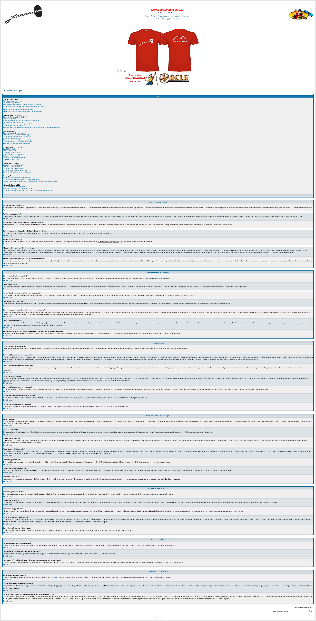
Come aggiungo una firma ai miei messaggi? (18, 136)
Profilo (158, 19)
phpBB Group (53, 577)
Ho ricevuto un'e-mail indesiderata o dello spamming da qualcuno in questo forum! (30, 181)
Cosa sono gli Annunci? (11, 156)
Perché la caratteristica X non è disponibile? (18, 188)
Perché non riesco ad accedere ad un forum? (18, 142)
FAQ (148, 16)
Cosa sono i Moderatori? (11, 167)
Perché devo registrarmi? (11, 103)
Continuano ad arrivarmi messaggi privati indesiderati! (21, 179)
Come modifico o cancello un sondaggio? (17, 140)
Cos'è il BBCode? (9, 149)
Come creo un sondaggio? (12, 138)
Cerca (154, 16)
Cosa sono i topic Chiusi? (11, 159)
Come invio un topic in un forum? (14, 133)
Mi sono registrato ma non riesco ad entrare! (18, 110)
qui (27, 423)
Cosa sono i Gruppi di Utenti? (13, 168)
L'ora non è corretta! (9, 119)
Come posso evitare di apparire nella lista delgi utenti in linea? (24, 106)
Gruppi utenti (176, 16)
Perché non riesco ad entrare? (13, 101)
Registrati (186, 16)
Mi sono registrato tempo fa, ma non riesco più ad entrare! (22, 111)
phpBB (154, 618)
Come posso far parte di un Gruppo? (15, 170)
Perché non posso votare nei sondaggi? (16, 143)
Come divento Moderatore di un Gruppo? (17, 172)
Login (178, 19)
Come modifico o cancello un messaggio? (17, 135)
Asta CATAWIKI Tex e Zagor (12, 91)
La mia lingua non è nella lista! (13, 122)
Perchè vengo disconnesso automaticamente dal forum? (22, 104)
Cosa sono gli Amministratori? (13, 165)
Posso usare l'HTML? (10, 151)
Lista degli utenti (164, 16)
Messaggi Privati (168, 19)
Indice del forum (8, 93)
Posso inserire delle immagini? (13, 154)
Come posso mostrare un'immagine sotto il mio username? (22, 124)
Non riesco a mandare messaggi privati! (16, 178)
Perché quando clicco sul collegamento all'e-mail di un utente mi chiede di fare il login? (32, 127)
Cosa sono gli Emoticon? (11, 152)
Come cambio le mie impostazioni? (15, 117)
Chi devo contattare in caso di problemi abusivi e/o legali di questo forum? (28, 190)
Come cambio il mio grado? (12, 126)
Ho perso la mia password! (12, 108)
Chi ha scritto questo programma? (14, 187)
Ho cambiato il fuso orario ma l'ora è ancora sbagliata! (21, 120)
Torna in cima (7, 210)
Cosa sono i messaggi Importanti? (14, 158)
